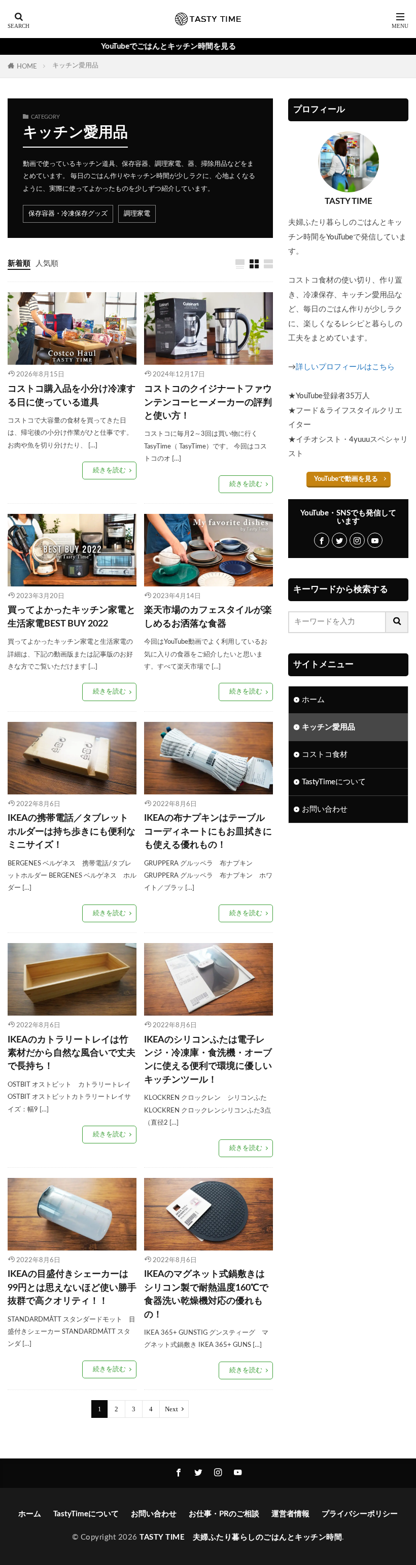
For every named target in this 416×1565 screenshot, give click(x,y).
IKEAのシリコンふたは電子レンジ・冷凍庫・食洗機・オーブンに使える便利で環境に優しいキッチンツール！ (208, 1059)
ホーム (313, 700)
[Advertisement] (348, 894)
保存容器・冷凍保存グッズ (68, 213)
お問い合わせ (325, 809)
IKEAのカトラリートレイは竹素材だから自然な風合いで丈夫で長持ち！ (71, 1053)
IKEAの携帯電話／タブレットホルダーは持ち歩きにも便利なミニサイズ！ (71, 831)
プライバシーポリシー (360, 1514)
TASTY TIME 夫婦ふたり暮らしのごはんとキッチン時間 (241, 1537)
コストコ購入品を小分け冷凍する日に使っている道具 (71, 395)
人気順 (47, 263)
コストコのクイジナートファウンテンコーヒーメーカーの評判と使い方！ (208, 402)
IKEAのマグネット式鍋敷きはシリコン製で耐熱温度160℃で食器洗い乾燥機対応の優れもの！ (206, 1294)
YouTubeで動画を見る (346, 478)
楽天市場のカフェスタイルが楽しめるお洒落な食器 (208, 617)
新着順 (19, 263)
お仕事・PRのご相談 (224, 1514)
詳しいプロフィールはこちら (345, 367)
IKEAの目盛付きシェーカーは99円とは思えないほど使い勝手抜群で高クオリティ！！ (72, 1287)
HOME (27, 66)
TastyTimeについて (334, 782)
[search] (397, 622)
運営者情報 (290, 1514)
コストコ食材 (325, 754)
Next (171, 1409)
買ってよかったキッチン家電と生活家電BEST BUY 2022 (71, 617)
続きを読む (109, 470)
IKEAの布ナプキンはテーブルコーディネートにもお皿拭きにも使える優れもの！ (208, 831)
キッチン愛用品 (75, 65)
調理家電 (137, 213)
